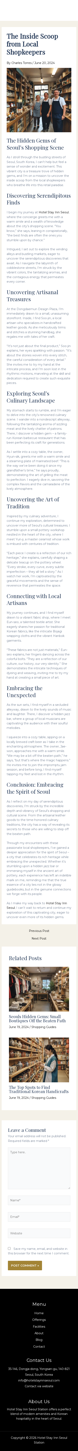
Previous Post (39, 930)
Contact (39, 1346)
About (39, 1333)
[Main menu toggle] (68, 10)
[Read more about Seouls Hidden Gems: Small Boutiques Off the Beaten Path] (39, 989)
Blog (39, 1340)
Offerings (39, 1320)
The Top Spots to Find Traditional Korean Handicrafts (39, 1089)
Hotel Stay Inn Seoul (54, 212)
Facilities (39, 1326)
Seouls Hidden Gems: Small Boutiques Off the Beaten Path (37, 1018)
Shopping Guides (43, 1027)
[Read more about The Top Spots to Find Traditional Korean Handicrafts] (39, 1059)
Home (39, 1313)
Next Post (39, 938)
